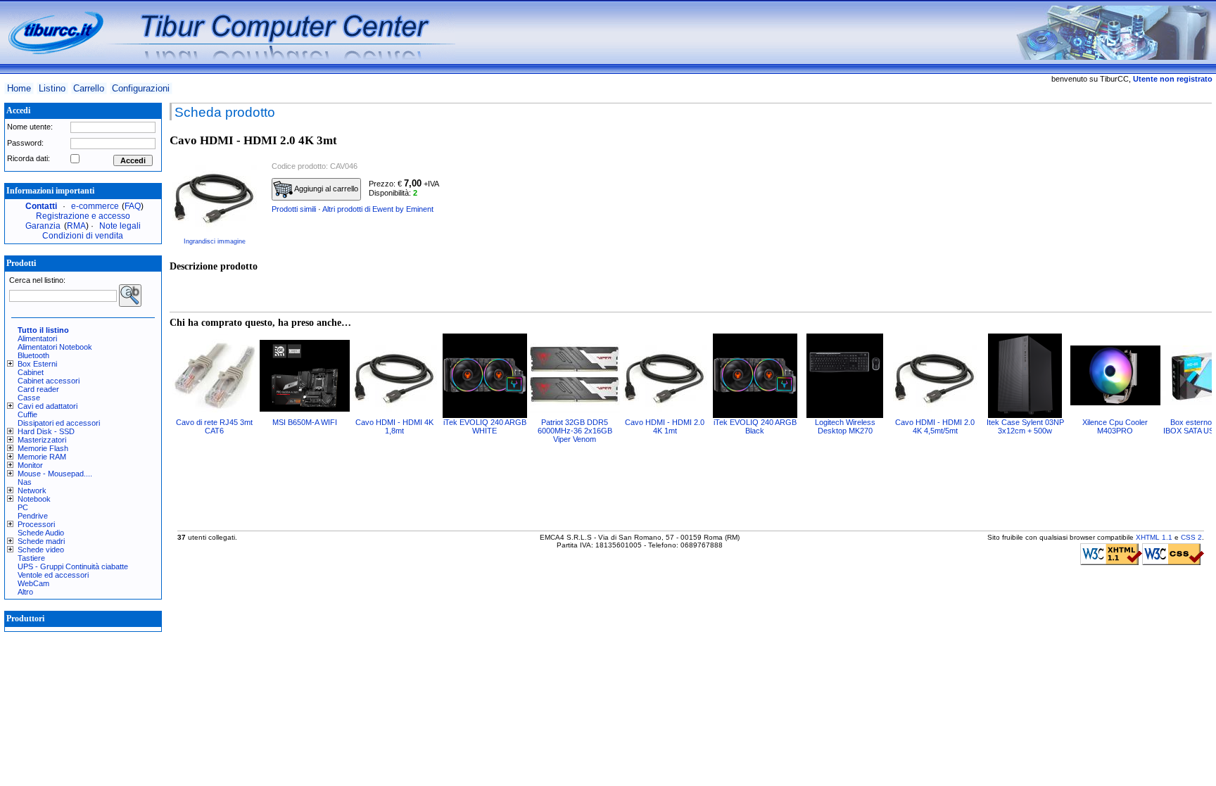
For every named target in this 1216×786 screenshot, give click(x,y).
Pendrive (33, 516)
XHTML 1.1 (1154, 537)
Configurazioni (141, 88)
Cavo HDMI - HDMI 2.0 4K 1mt (664, 426)
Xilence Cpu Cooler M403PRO (1115, 426)
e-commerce (95, 206)
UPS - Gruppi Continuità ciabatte (73, 566)
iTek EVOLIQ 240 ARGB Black (755, 426)
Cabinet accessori (49, 380)
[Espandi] (12, 364)
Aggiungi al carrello (325, 188)
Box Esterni (37, 364)
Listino (52, 88)
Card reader (38, 389)
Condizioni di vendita (82, 236)
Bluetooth (33, 355)
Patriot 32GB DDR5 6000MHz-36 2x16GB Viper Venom (575, 430)
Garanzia (43, 226)
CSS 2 (1191, 537)
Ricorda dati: (28, 158)
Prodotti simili (294, 209)
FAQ (133, 206)
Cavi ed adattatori (47, 406)
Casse (29, 397)
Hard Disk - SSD (46, 431)
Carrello (88, 88)
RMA (76, 226)
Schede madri (41, 541)
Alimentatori (37, 338)
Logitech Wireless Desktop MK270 (845, 426)
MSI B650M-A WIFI (304, 422)
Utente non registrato (1172, 79)
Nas (25, 482)
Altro (25, 592)
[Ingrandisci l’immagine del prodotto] (214, 195)
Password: (25, 143)
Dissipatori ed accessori (59, 423)
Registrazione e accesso (83, 216)
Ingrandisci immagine (215, 241)
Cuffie (27, 414)
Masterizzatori (42, 440)
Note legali (120, 226)
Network (32, 490)
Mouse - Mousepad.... (55, 473)
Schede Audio (41, 532)
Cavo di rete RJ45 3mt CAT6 (214, 426)
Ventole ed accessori (53, 575)
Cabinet (31, 372)
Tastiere (31, 558)
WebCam (33, 583)
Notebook (34, 499)
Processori (36, 524)
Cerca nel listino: (37, 280)
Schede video (41, 549)
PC (23, 507)
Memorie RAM (42, 456)
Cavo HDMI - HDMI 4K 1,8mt (394, 426)
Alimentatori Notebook (55, 347)
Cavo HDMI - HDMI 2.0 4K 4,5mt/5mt (935, 426)
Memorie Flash (43, 448)
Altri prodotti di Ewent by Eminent (377, 209)
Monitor (30, 465)
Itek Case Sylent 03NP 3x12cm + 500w (1025, 426)
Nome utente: (30, 126)
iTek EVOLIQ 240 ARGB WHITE (484, 426)
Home (19, 88)
